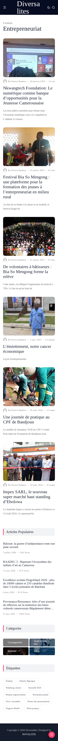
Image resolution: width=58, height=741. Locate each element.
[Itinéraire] (16, 651)
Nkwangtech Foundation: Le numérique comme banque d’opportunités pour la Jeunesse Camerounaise (27, 95)
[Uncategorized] (16, 642)
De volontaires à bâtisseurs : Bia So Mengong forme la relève (27, 271)
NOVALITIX (29, 734)
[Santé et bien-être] (42, 642)
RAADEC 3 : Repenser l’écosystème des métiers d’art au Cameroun (27, 563)
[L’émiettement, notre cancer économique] (29, 316)
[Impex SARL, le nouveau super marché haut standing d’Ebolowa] (29, 461)
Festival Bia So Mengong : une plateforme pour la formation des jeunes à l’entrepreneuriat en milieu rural (26, 187)
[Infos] (42, 651)
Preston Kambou (18, 81)
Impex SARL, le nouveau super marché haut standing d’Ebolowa (26, 496)
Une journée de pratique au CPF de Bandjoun (26, 419)
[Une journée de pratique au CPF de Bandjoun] (29, 386)
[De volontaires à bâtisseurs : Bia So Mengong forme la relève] (29, 236)
